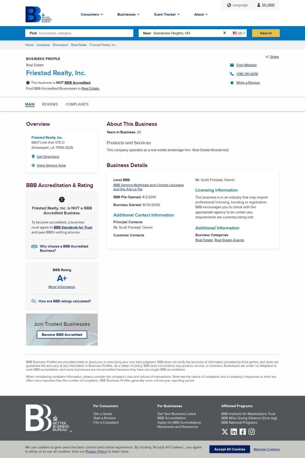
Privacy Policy (96, 451)
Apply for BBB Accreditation (179, 422)
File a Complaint (106, 422)
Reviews (50, 104)
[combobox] (86, 33)
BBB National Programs (239, 422)
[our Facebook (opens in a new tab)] (242, 434)
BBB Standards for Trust (73, 227)
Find (33, 33)
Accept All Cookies (229, 449)
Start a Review (104, 418)
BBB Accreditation (171, 418)
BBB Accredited (77, 82)
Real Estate (79, 45)
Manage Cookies (267, 449)
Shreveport (60, 45)
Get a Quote (102, 413)
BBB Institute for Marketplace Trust (248, 413)
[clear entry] (226, 33)
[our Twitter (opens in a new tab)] (224, 434)
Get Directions (48, 157)
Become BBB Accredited (62, 334)
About (199, 14)
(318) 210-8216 (247, 74)
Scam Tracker (165, 14)
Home (29, 45)
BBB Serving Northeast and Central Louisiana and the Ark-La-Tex (148, 187)
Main (30, 104)
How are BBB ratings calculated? (65, 301)
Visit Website (246, 65)
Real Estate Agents (229, 240)
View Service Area (51, 165)
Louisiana (43, 45)
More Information (61, 287)
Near (147, 33)
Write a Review (248, 82)
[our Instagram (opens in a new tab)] (251, 434)
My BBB (268, 5)
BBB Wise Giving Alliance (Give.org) (249, 418)
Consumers (90, 14)
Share (274, 57)
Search (266, 33)
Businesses (126, 14)
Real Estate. (91, 88)
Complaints (77, 104)
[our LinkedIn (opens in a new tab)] (233, 434)
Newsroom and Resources (177, 426)
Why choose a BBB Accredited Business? (64, 248)
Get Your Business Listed (176, 413)
